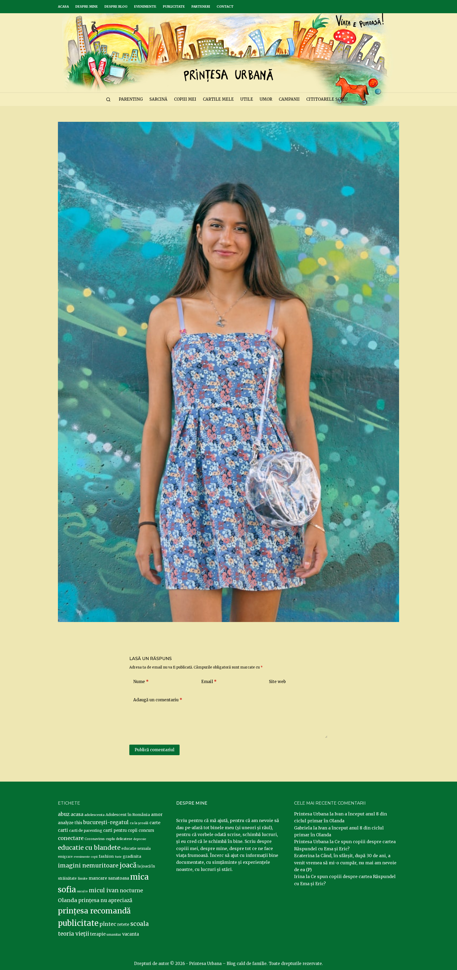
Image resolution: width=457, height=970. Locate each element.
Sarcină (158, 99)
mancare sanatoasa (109, 878)
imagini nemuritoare (88, 865)
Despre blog (115, 6)
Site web (277, 681)
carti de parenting (85, 830)
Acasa (63, 6)
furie (118, 856)
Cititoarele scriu (327, 99)
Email (209, 681)
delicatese (124, 839)
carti (63, 830)
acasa (77, 814)
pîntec (107, 924)
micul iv (82, 891)
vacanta (130, 934)
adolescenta (94, 815)
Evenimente (145, 6)
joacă (128, 865)
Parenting (131, 99)
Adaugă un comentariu (157, 699)
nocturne (131, 891)
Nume (141, 681)
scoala (139, 923)
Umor (266, 99)
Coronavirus (95, 839)
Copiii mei (185, 99)
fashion (106, 856)
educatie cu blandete (89, 847)
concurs (146, 830)
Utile (246, 99)
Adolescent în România (128, 814)
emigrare (65, 856)
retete (123, 924)
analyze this (70, 822)
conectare (71, 838)
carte (154, 822)
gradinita (132, 856)
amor (157, 814)
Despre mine (86, 6)
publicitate (78, 923)
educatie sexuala (136, 848)
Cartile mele (218, 99)
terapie (98, 934)
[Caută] (108, 99)
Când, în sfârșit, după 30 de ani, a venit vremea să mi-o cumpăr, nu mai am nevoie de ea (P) (345, 862)
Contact (225, 6)
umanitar (114, 934)
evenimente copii (86, 856)
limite (83, 878)
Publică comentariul (154, 749)
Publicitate (174, 6)
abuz (64, 814)
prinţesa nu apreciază (105, 900)
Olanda (67, 900)
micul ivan (104, 890)
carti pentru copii (120, 830)
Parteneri (200, 6)
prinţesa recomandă (94, 911)
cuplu (110, 839)
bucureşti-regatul (106, 822)
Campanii (289, 99)
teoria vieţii (73, 933)
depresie (139, 839)
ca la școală (139, 823)
